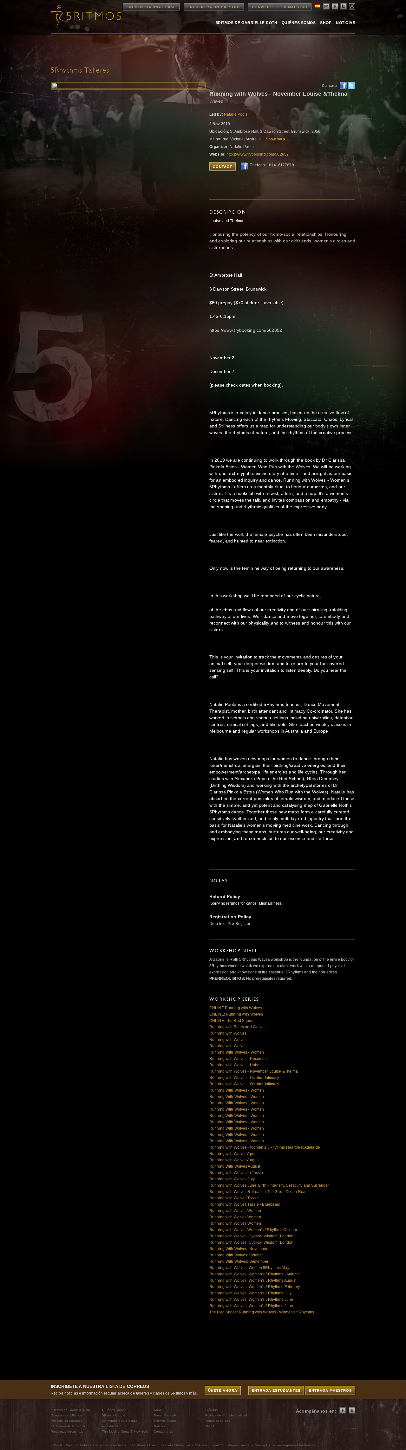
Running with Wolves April (232, 1154)
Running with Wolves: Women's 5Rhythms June (251, 1299)
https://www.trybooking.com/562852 (257, 154)
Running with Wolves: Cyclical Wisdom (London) (252, 1242)
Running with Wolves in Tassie (236, 1173)
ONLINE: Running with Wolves (236, 1014)
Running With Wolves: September (239, 1261)
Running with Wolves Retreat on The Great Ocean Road (258, 1192)
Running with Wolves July (232, 1179)
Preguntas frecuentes (67, 1431)
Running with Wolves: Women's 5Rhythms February (254, 1287)
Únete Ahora (222, 1390)
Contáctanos (163, 1431)
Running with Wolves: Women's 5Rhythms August (252, 1280)
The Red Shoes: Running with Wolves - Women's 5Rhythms (261, 1312)
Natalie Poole (236, 114)
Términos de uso (217, 1420)
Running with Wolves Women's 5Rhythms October (253, 1230)
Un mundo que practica (119, 1420)
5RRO (209, 1426)
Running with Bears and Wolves (237, 1027)
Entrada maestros (330, 1390)
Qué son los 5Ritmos (66, 1415)
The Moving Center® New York (125, 1431)
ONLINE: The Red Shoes (231, 1020)
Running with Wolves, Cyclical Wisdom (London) (252, 1236)
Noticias (345, 23)
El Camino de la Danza (68, 1426)
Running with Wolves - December (238, 1058)
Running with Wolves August (234, 1160)
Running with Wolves (227, 1033)
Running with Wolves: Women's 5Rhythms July (250, 1293)
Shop (325, 23)
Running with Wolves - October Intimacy (244, 1077)
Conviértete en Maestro (280, 7)
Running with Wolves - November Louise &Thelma (253, 1071)
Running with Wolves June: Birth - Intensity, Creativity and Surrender (269, 1185)
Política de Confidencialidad (226, 1415)
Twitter (351, 85)
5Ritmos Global (113, 1415)
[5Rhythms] (86, 16)
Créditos (211, 1410)
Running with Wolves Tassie (234, 1198)
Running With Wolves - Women (236, 1052)
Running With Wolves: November (238, 1249)
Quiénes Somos (299, 23)
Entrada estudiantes (276, 1390)
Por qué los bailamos (66, 1420)
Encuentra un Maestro (213, 7)
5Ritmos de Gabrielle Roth (246, 23)
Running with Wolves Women (235, 1211)
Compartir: (329, 85)
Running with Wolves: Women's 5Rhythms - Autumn (254, 1274)
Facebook (343, 85)
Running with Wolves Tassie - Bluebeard (245, 1204)
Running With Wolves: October (236, 1255)
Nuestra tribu (111, 1426)
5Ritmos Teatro (165, 1420)
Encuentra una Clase (151, 7)
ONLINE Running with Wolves (235, 1008)
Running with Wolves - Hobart (235, 1065)
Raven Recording (167, 1415)
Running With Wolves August (234, 1166)
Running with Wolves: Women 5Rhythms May (249, 1268)
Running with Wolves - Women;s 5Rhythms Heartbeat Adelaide (264, 1147)
